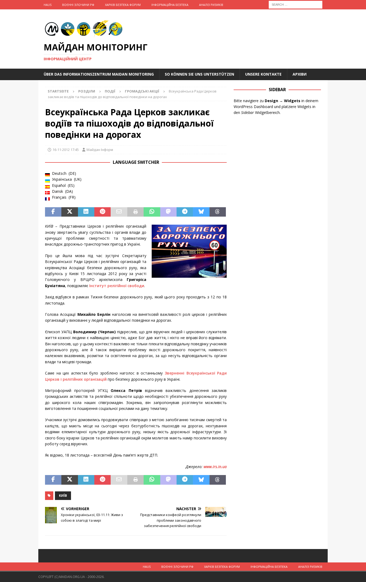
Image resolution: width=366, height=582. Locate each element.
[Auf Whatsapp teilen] (152, 212)
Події (110, 91)
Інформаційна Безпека (169, 5)
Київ (63, 495)
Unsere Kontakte (263, 74)
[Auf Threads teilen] (218, 212)
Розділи (86, 91)
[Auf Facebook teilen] (53, 212)
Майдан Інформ (100, 149)
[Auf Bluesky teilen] (201, 212)
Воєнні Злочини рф (78, 5)
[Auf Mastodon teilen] (168, 212)
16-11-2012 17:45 (66, 149)
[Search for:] (295, 4)
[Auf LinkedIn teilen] (86, 212)
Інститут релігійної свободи (116, 285)
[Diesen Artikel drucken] (135, 212)
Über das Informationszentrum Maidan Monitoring (99, 74)
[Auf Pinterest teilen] (102, 212)
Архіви (300, 74)
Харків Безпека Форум (123, 5)
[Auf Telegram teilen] (185, 212)
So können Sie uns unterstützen (199, 74)
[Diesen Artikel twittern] (69, 212)
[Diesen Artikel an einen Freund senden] (119, 212)
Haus (47, 5)
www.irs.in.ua (215, 466)
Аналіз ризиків (211, 5)
